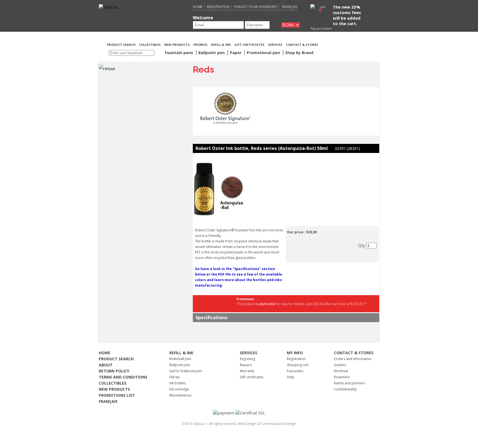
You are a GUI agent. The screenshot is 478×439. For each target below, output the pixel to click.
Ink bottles (177, 383)
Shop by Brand (299, 52)
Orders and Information (353, 358)
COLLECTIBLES (150, 45)
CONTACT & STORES (302, 45)
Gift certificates (251, 377)
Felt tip (174, 377)
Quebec (340, 365)
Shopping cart (298, 365)
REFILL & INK (221, 45)
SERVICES (275, 45)
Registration (218, 6)
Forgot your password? (255, 6)
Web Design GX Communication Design (267, 423)
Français (289, 6)
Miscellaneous (180, 395)
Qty (362, 245)
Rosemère (342, 377)
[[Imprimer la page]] (349, 44)
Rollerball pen (180, 358)
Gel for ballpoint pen (185, 371)
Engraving (247, 358)
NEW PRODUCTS (177, 45)
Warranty (247, 371)
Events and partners (349, 383)
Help (290, 377)
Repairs (246, 365)
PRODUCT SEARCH (121, 45)
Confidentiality (345, 389)
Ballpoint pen (179, 365)
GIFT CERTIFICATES (249, 45)
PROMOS (200, 45)
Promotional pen (264, 52)
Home (197, 6)
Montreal (341, 371)
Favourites (295, 371)
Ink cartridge (179, 389)
